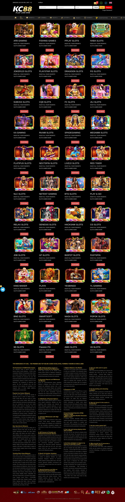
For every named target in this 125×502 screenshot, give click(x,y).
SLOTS (54, 17)
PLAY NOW (24, 50)
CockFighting (103, 18)
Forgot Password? (107, 10)
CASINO (43, 17)
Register (108, 7)
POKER (77, 18)
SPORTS (31, 17)
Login (102, 7)
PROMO (114, 17)
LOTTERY (66, 17)
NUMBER (89, 17)
